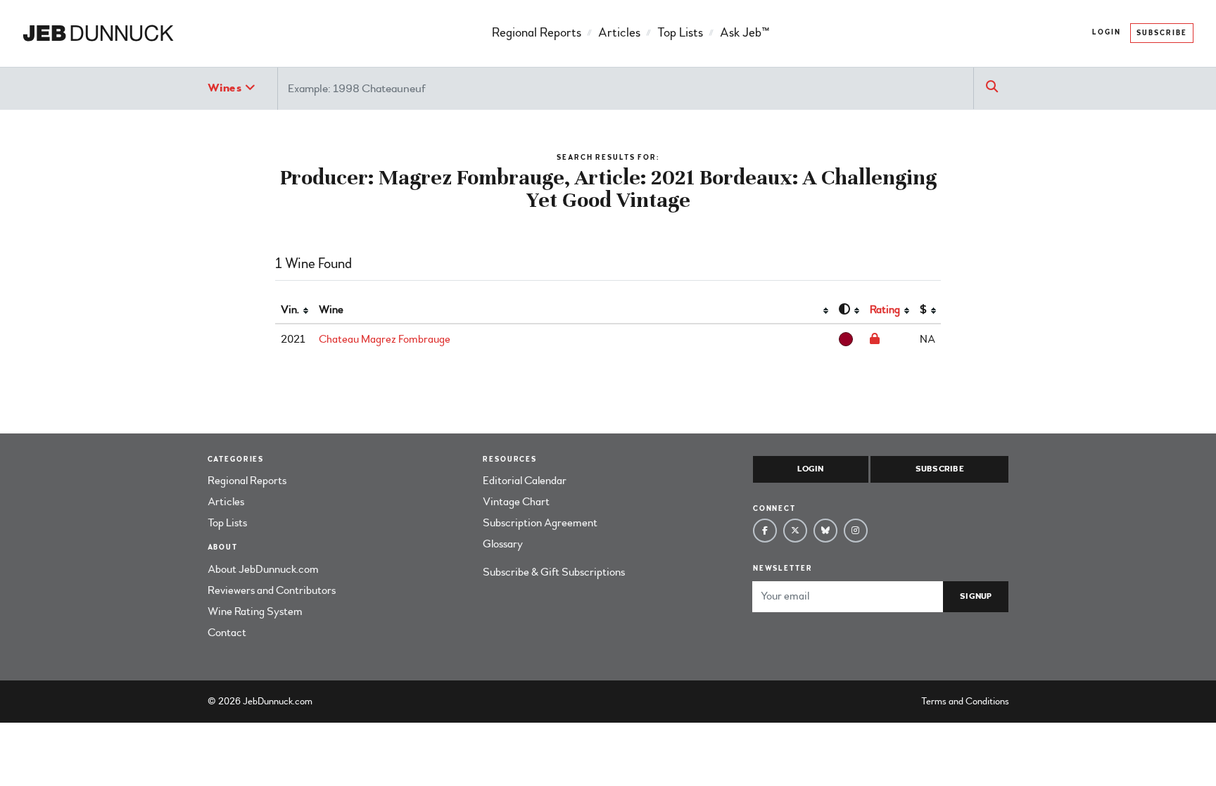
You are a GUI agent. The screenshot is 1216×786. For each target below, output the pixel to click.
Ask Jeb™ (744, 33)
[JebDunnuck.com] (98, 33)
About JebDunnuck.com (263, 569)
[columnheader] (294, 310)
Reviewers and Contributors (272, 590)
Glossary (503, 544)
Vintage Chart (516, 502)
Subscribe (1161, 33)
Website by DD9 (351, 701)
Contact (227, 633)
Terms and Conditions (965, 701)
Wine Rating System (255, 611)
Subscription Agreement (540, 523)
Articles (619, 33)
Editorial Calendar (524, 481)
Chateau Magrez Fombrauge (384, 339)
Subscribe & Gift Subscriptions (554, 572)
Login (1106, 32)
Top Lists (680, 33)
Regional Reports (536, 33)
